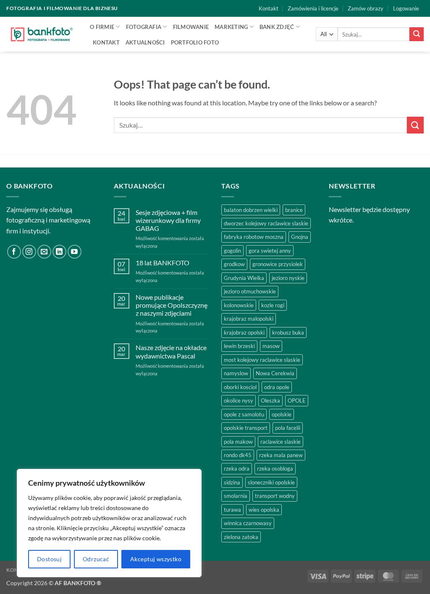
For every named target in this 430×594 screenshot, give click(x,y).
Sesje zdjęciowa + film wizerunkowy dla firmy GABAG (168, 220)
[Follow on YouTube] (74, 252)
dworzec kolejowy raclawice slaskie (266, 223)
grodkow (234, 264)
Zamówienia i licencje (313, 8)
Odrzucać (96, 559)
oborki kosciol (240, 387)
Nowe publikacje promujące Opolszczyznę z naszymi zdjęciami (171, 305)
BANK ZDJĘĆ (277, 27)
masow (271, 346)
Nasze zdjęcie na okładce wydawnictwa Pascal (171, 351)
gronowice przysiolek (277, 264)
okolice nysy (238, 400)
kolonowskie (239, 305)
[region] (109, 523)
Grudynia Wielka (244, 278)
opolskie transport (245, 427)
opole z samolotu (244, 414)
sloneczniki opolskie (271, 482)
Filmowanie (191, 27)
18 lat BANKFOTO (162, 263)
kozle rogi (272, 305)
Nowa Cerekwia (275, 373)
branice (294, 210)
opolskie (281, 414)
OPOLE (297, 400)
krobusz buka (288, 332)
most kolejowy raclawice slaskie (262, 359)
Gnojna (299, 236)
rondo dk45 (238, 455)
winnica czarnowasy (248, 523)
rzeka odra (236, 468)
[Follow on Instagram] (29, 252)
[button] (406, 8)
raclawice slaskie (280, 441)
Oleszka (270, 400)
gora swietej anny (270, 250)
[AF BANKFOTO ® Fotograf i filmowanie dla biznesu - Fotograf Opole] (41, 34)
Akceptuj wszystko (155, 559)
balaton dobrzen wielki (251, 210)
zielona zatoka (241, 537)
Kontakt (268, 8)
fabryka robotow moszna (253, 236)
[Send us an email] (44, 252)
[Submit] (416, 34)
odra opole (276, 387)
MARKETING (231, 27)
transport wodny (275, 495)
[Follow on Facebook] (14, 252)
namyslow (236, 373)
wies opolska (264, 509)
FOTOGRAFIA (144, 27)
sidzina (232, 482)
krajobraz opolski (244, 332)
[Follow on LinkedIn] (59, 252)
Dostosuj (49, 559)
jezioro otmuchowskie (250, 291)
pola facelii (287, 427)
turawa (232, 509)
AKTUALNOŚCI (145, 42)
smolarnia (235, 495)
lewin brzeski (239, 346)
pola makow (238, 441)
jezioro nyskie (288, 278)
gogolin (232, 250)
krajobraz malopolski (248, 318)
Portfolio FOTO (195, 42)
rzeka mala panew (281, 455)
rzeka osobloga (275, 468)
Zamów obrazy (365, 8)
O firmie (102, 27)
